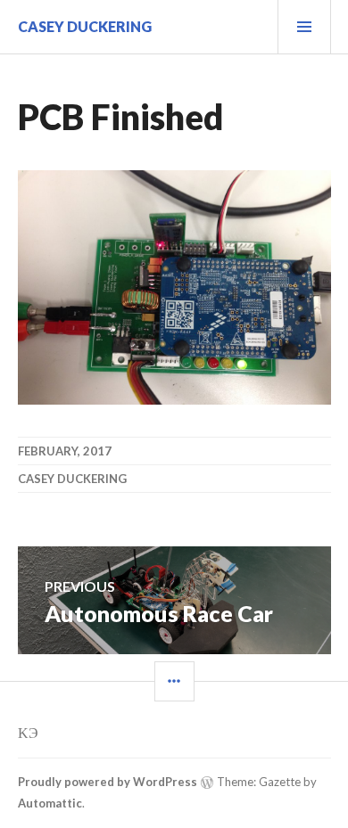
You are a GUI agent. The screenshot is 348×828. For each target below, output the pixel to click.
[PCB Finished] (174, 399)
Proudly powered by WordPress (107, 782)
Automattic (50, 803)
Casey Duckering (85, 26)
